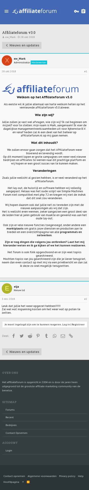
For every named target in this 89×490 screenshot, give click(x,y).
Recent (10, 417)
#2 (85, 298)
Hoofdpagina (11, 481)
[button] (6, 11)
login (9, 450)
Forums (10, 409)
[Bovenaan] (23, 482)
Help (81, 476)
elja (16, 286)
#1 (85, 71)
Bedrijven (11, 425)
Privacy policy (67, 476)
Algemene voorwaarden (42, 476)
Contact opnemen (16, 432)
